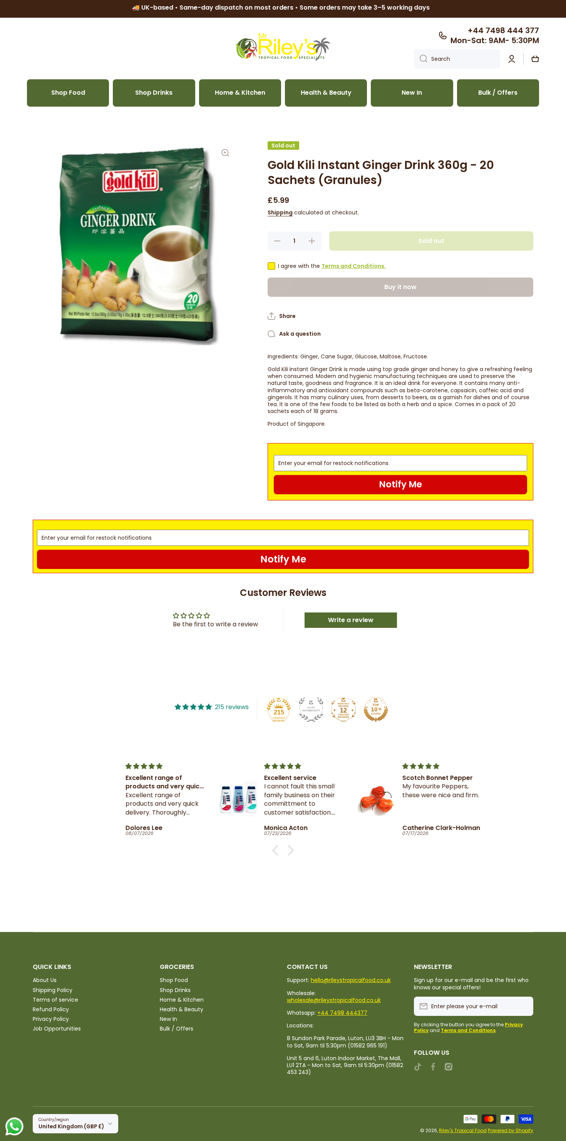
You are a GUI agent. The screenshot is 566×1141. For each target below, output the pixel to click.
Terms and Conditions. (354, 266)
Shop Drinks (175, 990)
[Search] (420, 59)
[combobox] (457, 59)
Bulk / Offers (176, 1028)
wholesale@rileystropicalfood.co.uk (334, 1000)
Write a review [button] (350, 620)
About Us (45, 980)
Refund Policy (51, 1009)
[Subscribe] (523, 1006)
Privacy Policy (51, 1018)
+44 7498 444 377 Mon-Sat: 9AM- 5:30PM (494, 35)
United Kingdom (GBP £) (71, 1126)
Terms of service (55, 999)
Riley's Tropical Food (463, 1130)
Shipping (280, 212)
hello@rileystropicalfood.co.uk (351, 980)
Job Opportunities (57, 1028)
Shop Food (174, 980)
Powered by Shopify (510, 1130)
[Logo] (283, 46)
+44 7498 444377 (342, 1013)
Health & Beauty (181, 1009)
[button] (535, 59)
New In (168, 1018)
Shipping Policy (52, 990)
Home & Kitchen (182, 999)
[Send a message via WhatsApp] (14, 1126)
